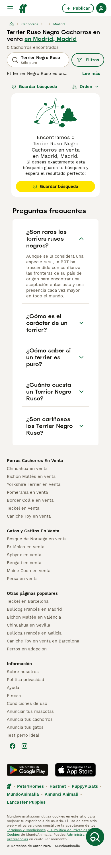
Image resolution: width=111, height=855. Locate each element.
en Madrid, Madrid (50, 38)
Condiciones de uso (27, 703)
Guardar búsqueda (38, 86)
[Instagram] (24, 746)
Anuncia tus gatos (25, 727)
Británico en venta (25, 546)
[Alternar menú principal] (10, 8)
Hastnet (58, 786)
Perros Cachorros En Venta (35, 460)
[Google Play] (27, 770)
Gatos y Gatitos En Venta (33, 530)
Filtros (92, 59)
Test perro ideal (23, 735)
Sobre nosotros (23, 671)
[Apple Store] (75, 770)
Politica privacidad (25, 679)
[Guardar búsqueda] (95, 837)
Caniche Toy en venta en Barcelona (43, 641)
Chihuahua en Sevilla (28, 625)
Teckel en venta (23, 508)
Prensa (14, 695)
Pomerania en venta (27, 492)
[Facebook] (12, 746)
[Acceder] (101, 8)
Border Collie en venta (30, 500)
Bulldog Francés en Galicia (34, 633)
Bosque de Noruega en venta (37, 538)
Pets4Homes (30, 786)
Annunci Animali (61, 794)
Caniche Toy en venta (29, 516)
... (45, 24)
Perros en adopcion (27, 649)
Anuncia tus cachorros (30, 719)
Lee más (91, 73)
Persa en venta (22, 578)
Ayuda (13, 687)
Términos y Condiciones (26, 830)
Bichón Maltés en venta (31, 476)
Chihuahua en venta (27, 468)
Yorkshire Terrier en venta (33, 484)
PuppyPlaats (85, 786)
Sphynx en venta (24, 554)
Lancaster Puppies (26, 802)
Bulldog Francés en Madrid (34, 609)
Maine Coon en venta (28, 570)
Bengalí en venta (24, 562)
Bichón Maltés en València (34, 617)
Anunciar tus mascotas (30, 711)
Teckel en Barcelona (27, 601)
